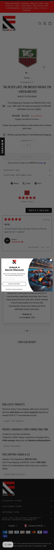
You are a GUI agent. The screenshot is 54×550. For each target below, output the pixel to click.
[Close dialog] (51, 260)
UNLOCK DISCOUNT (14, 284)
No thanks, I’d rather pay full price (14, 289)
